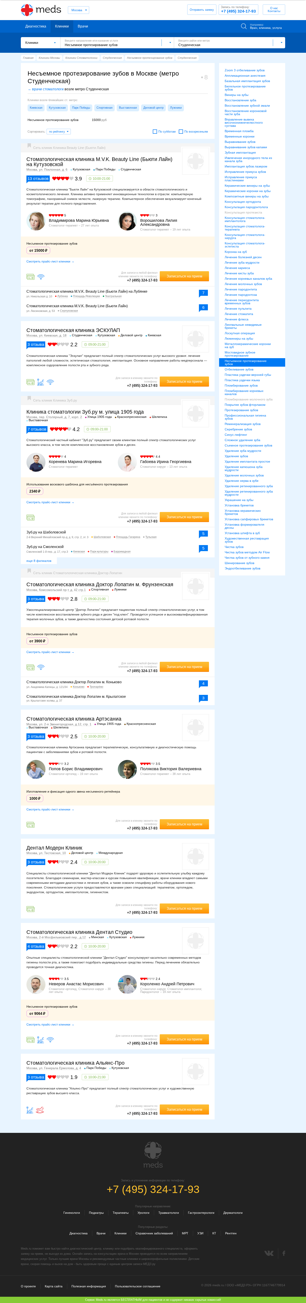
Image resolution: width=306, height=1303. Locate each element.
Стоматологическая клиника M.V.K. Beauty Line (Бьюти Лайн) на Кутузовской (99, 161)
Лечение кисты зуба (239, 273)
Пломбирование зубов (241, 385)
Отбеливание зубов (239, 369)
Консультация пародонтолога (246, 207)
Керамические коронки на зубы (248, 191)
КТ (214, 1233)
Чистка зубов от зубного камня (247, 557)
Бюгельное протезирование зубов (245, 88)
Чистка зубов (234, 547)
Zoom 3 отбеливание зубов (245, 70)
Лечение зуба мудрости (242, 262)
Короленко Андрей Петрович (167, 984)
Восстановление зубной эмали (247, 105)
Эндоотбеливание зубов (242, 568)
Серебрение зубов (238, 429)
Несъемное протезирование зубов (246, 362)
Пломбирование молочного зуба (249, 399)
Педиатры (96, 1212)
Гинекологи (71, 1212)
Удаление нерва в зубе (242, 480)
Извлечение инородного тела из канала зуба (248, 159)
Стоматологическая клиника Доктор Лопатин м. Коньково (74, 682)
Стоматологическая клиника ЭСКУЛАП (73, 330)
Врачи (83, 26)
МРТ (185, 1233)
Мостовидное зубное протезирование (240, 354)
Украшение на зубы (239, 500)
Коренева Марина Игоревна (75, 461)
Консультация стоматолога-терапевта (245, 227)
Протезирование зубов (241, 410)
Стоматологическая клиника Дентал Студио (79, 932)
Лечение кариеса (237, 268)
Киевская (36, 107)
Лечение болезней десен (243, 257)
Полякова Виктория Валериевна (170, 769)
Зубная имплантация (240, 152)
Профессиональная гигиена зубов (245, 417)
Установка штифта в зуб (242, 533)
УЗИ (200, 1233)
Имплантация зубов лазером (246, 166)
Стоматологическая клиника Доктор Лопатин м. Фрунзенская (99, 584)
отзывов (38, 178)
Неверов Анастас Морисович (76, 984)
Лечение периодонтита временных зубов (242, 301)
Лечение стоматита (239, 314)
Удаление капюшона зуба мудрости (244, 468)
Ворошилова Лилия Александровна (158, 222)
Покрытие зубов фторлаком (245, 404)
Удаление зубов (236, 456)
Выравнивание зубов (240, 142)
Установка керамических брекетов (243, 512)
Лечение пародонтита (241, 289)
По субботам (167, 131)
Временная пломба (239, 131)
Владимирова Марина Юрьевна (79, 220)
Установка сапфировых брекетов (249, 519)
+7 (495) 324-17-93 (238, 9)
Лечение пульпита (238, 308)
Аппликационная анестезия (245, 75)
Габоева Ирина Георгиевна (165, 461)
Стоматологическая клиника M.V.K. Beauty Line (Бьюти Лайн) (77, 306)
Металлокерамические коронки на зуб (248, 345)
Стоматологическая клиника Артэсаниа (73, 719)
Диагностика (35, 26)
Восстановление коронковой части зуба (246, 112)
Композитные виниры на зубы (247, 196)
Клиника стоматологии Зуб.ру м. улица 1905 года (85, 412)
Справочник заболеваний (154, 1233)
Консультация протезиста (243, 212)
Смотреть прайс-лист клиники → (50, 261)
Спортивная (104, 107)
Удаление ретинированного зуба (249, 486)
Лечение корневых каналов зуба (248, 278)
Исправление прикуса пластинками (241, 178)
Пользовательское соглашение (137, 1286)
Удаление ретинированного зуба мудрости (249, 493)
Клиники (62, 26)
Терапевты (121, 1212)
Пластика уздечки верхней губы (248, 375)
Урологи (143, 1212)
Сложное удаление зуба (242, 440)
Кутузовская (57, 107)
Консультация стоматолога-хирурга (245, 236)
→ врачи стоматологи (46, 89)
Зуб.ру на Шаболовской (46, 532)
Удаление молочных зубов (244, 475)
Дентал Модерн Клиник (54, 848)
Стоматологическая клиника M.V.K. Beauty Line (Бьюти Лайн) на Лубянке (86, 291)
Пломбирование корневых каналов (244, 392)
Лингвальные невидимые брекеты (243, 326)
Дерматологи (233, 1212)
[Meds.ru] (153, 1155)
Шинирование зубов (239, 563)
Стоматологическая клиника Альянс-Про (75, 1063)
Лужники (176, 107)
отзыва (36, 344)
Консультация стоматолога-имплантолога (245, 219)
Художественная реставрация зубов (247, 540)
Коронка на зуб (236, 252)
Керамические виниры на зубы (247, 185)
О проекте (28, 1286)
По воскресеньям (196, 131)
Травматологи (168, 1212)
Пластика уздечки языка (242, 380)
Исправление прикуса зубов (245, 171)
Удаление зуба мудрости (243, 451)
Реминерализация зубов (243, 424)
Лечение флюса (236, 319)
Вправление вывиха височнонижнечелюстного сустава (244, 122)
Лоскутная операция (240, 333)
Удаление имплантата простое (247, 461)
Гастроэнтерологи (201, 1212)
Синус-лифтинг (236, 434)
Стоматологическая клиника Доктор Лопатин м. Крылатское (76, 696)
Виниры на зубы (236, 95)
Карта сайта (53, 1286)
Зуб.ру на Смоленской (45, 547)
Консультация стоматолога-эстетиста (245, 244)
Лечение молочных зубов (243, 284)
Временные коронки (239, 136)
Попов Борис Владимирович (75, 769)
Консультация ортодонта (243, 201)
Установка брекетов (239, 505)
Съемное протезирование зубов (248, 445)
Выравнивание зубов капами (246, 147)
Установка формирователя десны (244, 526)
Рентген (231, 1233)
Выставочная (128, 107)
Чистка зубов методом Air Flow (247, 552)
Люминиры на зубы (239, 338)
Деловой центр (153, 107)
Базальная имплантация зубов (247, 81)
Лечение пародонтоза (241, 294)
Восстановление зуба (240, 100)
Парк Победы (81, 107)
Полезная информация (88, 1286)
